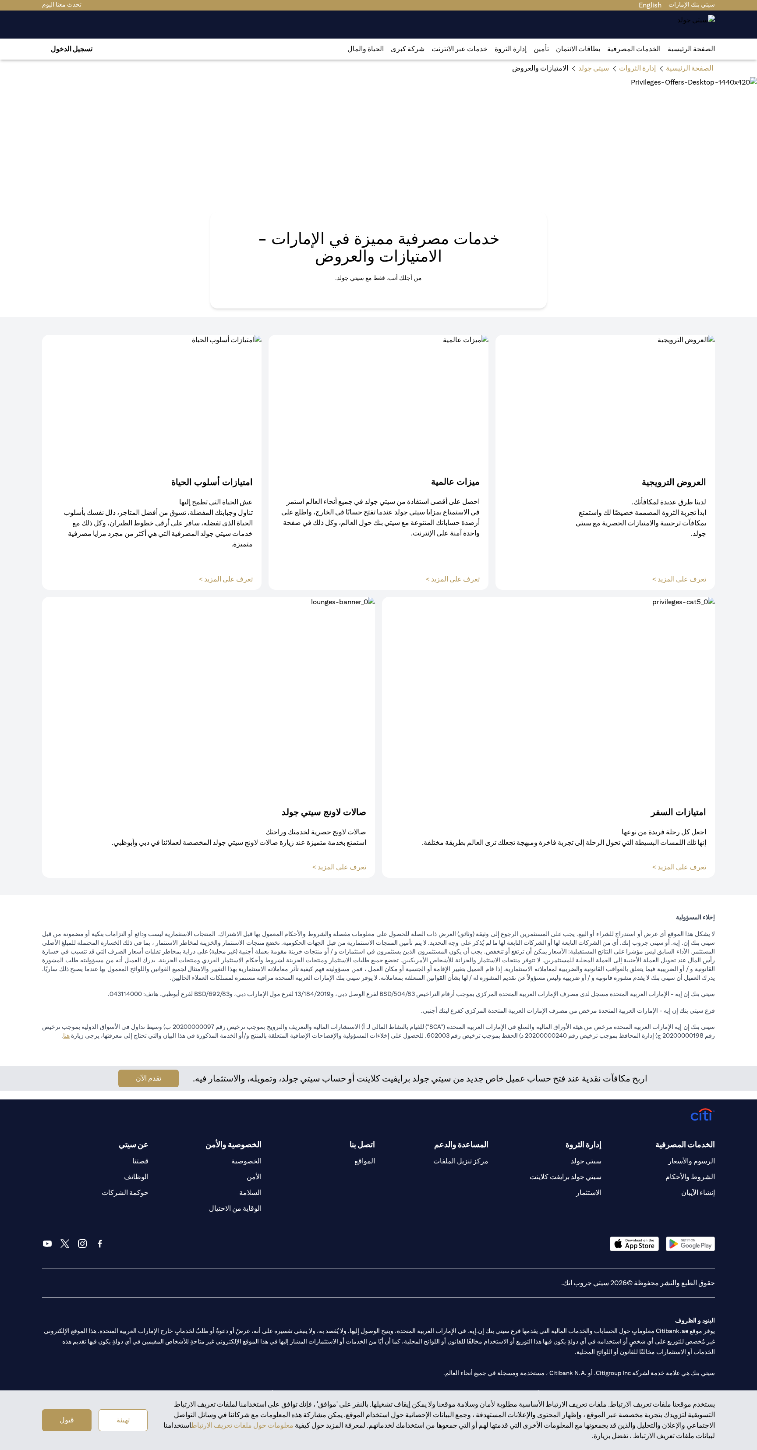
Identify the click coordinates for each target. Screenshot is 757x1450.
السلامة (250, 1192)
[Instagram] (82, 1243)
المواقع (364, 1161)
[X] (65, 1243)
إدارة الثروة (511, 49)
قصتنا (140, 1161)
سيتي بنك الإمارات (692, 4)
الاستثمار (588, 1192)
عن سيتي (134, 1144)
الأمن (254, 1177)
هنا (66, 1035)
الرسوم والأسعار (691, 1161)
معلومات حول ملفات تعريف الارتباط (242, 1425)
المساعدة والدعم (461, 1144)
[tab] (634, 49)
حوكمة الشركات (125, 1192)
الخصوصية (246, 1161)
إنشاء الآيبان (698, 1192)
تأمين (541, 49)
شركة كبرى (407, 49)
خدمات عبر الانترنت (460, 49)
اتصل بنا (362, 1144)
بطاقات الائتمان (578, 49)
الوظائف (136, 1177)
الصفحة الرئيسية (691, 49)
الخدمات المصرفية (634, 49)
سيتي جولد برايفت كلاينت (565, 1177)
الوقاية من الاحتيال (235, 1208)
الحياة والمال (365, 49)
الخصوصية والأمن (233, 1144)
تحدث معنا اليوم (61, 4)
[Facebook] (100, 1243)
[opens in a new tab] (690, 1244)
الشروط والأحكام (690, 1177)
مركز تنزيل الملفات (460, 1161)
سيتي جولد (586, 1161)
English (650, 5)
